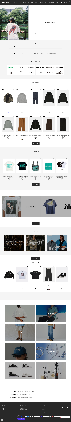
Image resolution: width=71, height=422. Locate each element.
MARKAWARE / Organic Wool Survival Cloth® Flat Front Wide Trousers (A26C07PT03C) (49, 286)
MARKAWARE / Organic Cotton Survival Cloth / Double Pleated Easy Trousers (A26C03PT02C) (22, 136)
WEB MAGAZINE (41, 2)
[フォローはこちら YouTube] (67, 407)
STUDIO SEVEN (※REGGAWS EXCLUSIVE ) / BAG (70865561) (35, 177)
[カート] (68, 2)
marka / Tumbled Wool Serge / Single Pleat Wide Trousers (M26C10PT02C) (49, 136)
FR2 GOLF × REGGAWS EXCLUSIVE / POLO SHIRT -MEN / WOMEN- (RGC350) (62, 177)
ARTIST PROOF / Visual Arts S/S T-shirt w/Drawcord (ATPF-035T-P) (35, 285)
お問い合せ (43, 409)
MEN (28, 2)
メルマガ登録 (43, 405)
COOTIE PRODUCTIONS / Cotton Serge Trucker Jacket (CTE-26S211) (9, 285)
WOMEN (32, 2)
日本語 (12, 417)
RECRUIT (56, 2)
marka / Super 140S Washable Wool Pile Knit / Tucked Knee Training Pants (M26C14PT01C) (63, 136)
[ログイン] (66, 2)
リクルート (43, 412)
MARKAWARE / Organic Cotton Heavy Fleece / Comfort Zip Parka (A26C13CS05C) (49, 109)
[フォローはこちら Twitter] (62, 407)
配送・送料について (23, 405)
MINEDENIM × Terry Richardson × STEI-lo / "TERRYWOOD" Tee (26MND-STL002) (22, 285)
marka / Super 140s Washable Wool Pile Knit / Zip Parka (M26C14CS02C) (35, 136)
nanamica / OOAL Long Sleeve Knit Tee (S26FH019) (22, 109)
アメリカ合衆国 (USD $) (6, 417)
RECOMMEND (4, 412)
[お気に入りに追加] (13, 90)
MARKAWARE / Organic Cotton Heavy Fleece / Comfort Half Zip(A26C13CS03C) (63, 109)
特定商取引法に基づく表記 (23, 409)
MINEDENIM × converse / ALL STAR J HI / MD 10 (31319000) (61, 285)
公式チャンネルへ (35, 258)
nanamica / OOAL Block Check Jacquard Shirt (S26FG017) (8, 109)
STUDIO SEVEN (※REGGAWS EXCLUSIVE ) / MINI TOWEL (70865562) (48, 177)
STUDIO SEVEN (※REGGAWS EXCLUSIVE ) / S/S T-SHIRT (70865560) (9, 177)
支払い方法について (23, 408)
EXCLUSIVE (36, 2)
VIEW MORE (35, 143)
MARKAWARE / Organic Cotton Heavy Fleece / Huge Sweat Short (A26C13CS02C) (8, 136)
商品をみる (35, 33)
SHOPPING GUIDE (51, 2)
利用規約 (21, 412)
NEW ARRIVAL (24, 2)
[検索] (64, 2)
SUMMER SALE (15, 2)
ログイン (43, 408)
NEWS (46, 2)
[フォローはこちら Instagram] (65, 407)
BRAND (20, 2)
